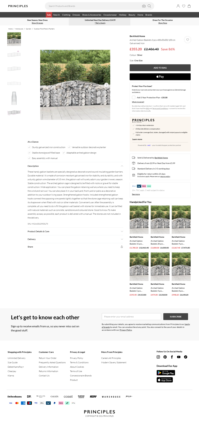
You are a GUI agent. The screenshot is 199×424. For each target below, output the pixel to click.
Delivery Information (49, 366)
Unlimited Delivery (16, 358)
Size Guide (13, 362)
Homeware (19, 29)
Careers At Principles (111, 358)
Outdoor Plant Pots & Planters (44, 29)
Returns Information (48, 371)
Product (74, 380)
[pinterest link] (165, 357)
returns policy (165, 176)
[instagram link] (158, 357)
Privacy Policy (76, 358)
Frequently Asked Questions (52, 362)
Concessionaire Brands (81, 375)
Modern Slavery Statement (113, 362)
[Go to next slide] (106, 85)
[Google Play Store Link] (166, 372)
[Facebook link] (172, 357)
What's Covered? (138, 102)
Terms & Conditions (79, 362)
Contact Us (44, 375)
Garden (28, 29)
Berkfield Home (137, 36)
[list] (75, 84)
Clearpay (12, 371)
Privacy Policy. (126, 330)
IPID (147, 108)
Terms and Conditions (160, 108)
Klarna (11, 375)
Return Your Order (47, 358)
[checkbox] (160, 97)
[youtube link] (178, 357)
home (10, 29)
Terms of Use (76, 371)
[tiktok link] (185, 357)
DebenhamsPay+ (16, 366)
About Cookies (77, 366)
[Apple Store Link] (166, 380)
